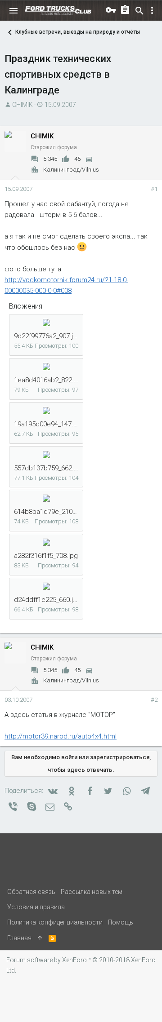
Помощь (120, 922)
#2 (154, 699)
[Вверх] (40, 938)
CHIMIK (22, 104)
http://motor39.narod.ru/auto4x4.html (60, 736)
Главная (19, 938)
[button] (13, 10)
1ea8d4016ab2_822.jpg (48, 380)
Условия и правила (36, 907)
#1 (154, 189)
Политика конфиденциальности (55, 922)
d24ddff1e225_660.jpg (47, 600)
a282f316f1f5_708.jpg (46, 556)
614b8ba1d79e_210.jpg (49, 512)
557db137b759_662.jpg (48, 468)
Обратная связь (31, 891)
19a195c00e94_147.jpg (48, 424)
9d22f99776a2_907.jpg (47, 336)
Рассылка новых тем (91, 891)
